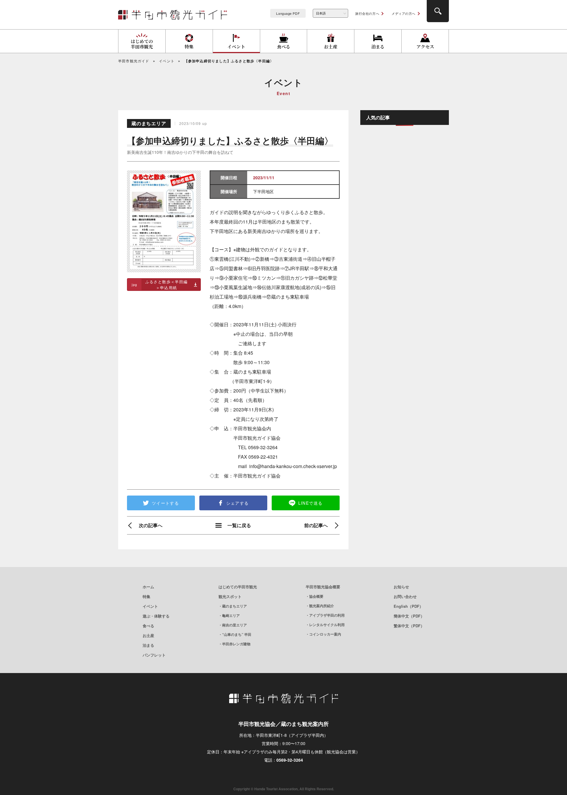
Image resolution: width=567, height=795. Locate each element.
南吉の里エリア (234, 625)
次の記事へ (150, 525)
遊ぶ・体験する (156, 616)
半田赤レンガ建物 (236, 643)
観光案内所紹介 (321, 605)
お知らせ (401, 586)
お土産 (148, 635)
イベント (150, 606)
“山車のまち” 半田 (236, 634)
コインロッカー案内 (325, 634)
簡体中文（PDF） (409, 616)
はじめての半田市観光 (238, 586)
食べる (148, 625)
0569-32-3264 (289, 760)
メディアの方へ (404, 13)
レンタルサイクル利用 (327, 624)
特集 (146, 596)
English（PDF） (408, 606)
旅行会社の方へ (367, 13)
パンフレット (154, 655)
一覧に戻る (239, 525)
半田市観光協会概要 (323, 586)
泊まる (148, 645)
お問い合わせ (405, 596)
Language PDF (288, 13)
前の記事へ (316, 525)
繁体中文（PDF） (409, 625)
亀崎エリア (231, 615)
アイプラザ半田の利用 (327, 615)
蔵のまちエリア (234, 606)
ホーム (148, 586)
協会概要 (316, 596)
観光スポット (230, 596)
